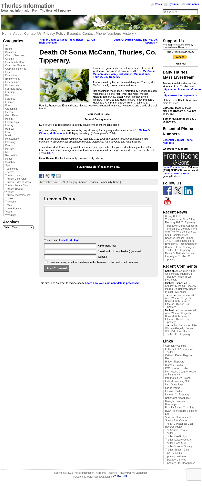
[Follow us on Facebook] (167, 190)
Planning (10, 142)
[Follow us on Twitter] (178, 190)
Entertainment (13, 82)
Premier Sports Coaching (179, 407)
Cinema (9, 58)
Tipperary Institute (175, 456)
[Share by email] (58, 176)
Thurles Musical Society (179, 446)
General (9, 112)
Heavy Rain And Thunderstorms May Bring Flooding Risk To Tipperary (180, 219)
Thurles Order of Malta (18, 182)
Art (7, 45)
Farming (10, 92)
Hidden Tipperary (174, 361)
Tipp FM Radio (173, 452)
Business (10, 52)
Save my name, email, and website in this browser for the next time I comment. (94, 262)
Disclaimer (141, 472)
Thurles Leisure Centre (178, 439)
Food (8, 105)
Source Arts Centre (176, 420)
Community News (15, 62)
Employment (12, 78)
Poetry (9, 145)
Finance (9, 102)
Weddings (10, 214)
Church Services (14, 55)
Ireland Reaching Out (177, 381)
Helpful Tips (12, 122)
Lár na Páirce (172, 387)
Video (8, 211)
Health (9, 118)
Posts (158, 4)
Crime (8, 72)
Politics (9, 148)
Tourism (9, 198)
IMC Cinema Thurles (176, 368)
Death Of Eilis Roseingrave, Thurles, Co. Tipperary (181, 249)
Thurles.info (178, 45)
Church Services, (89, 182)
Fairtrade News (13, 88)
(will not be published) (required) (119, 251)
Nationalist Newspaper (177, 397)
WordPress (92, 476)
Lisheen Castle (173, 391)
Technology (11, 168)
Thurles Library (13, 175)
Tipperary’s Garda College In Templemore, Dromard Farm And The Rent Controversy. (181, 228)
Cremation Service (15, 68)
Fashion (9, 95)
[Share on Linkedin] (53, 176)
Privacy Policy (126, 472)
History (9, 125)
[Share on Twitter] (47, 176)
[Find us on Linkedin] (188, 190)
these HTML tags (69, 240)
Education (11, 75)
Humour (9, 128)
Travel (8, 204)
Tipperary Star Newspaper (180, 462)
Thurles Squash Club (177, 449)
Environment (12, 85)
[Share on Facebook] (41, 176)
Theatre (9, 172)
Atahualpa (106, 476)
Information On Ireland (177, 377)
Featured (10, 98)
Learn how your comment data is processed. (112, 283)
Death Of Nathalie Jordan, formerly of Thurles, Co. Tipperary (180, 256)
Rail (7, 152)
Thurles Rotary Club (16, 185)
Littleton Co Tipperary (177, 394)
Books (9, 48)
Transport (10, 201)
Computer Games (15, 65)
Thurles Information (28, 5)
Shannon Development (178, 417)
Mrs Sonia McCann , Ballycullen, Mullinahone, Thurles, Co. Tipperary (124, 74)
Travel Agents (13, 208)
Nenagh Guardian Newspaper (175, 403)
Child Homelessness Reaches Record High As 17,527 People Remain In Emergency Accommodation (181, 239)
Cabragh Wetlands (175, 345)
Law (7, 132)
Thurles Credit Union (176, 436)
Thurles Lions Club (15, 178)
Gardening (11, 108)
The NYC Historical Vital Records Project (179, 425)
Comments (192, 4)
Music (8, 135)
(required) (107, 245)
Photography (12, 138)
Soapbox (10, 162)
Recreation (11, 155)
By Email (173, 4)
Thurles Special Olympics (13, 190)
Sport (8, 165)
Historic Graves (174, 364)
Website (102, 256)
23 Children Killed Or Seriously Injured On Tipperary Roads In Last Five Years (180, 275)
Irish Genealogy (174, 384)
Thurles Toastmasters (17, 194)
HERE (50, 153)
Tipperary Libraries (175, 459)
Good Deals (12, 115)
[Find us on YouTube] (167, 201)
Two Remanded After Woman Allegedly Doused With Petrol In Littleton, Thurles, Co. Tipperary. (179, 301)
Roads (9, 158)
